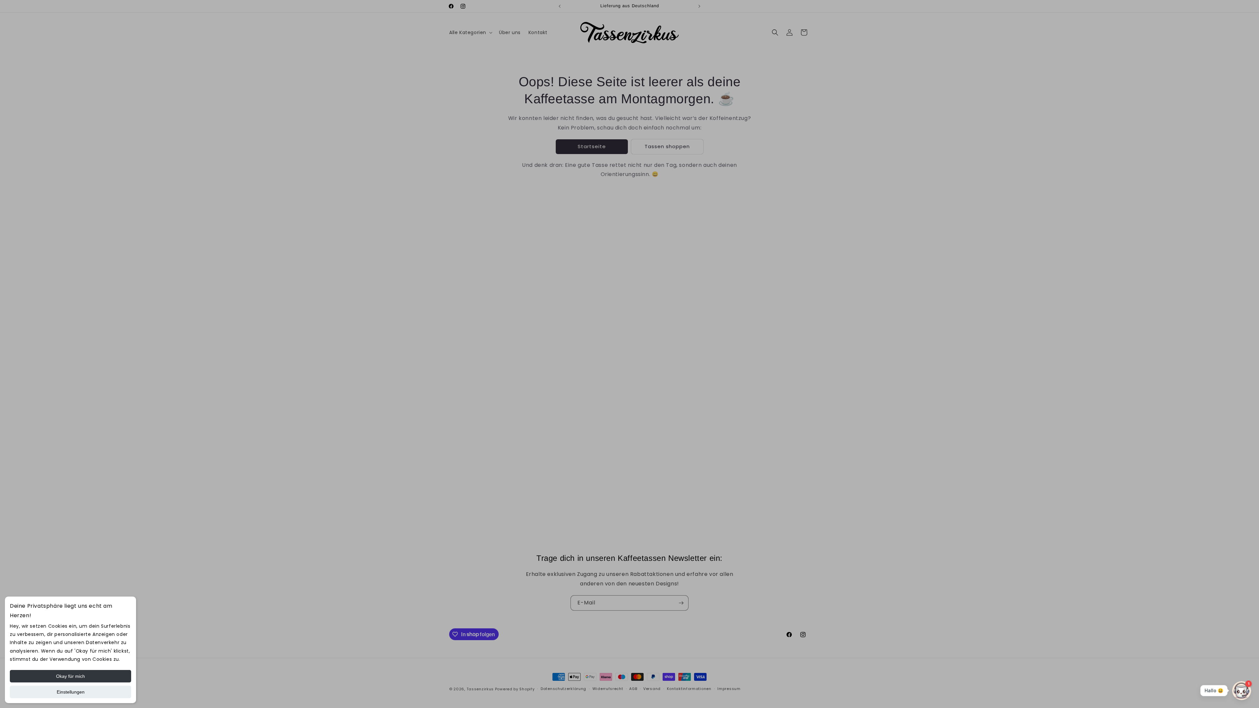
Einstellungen (71, 692)
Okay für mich (70, 676)
